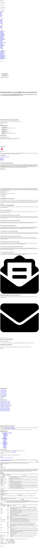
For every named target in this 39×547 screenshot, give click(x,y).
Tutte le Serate (2, 77)
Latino (1, 13)
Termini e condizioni (10, 457)
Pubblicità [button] (1, 503)
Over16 (1, 26)
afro (3, 341)
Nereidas (1, 54)
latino (1, 341)
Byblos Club (4, 441)
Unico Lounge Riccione (3, 42)
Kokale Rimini (2, 57)
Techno (1, 14)
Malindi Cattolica (2, 55)
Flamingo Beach (5, 434)
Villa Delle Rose (5, 439)
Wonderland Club (2, 45)
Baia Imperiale (2, 33)
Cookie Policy (6, 457)
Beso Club (1, 37)
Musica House (7, 156)
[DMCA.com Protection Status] (2, 459)
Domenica (1, 23)
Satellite (1, 41)
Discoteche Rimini (12, 428)
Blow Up (1, 43)
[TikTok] (10, 424)
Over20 (1, 27)
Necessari (2, 472)
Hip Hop (1, 12)
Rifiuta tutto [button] (37, 461)
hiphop (5, 341)
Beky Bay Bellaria (2, 53)
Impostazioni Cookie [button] (2, 463)
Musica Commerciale (2, 156)
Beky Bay (4, 436)
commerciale (6, 340)
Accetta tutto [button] (7, 463)
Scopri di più (1, 203)
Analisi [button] (1, 496)
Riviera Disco (12, 427)
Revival (1, 15)
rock (7, 341)
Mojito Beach (5, 433)
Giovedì (1, 21)
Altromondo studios (2, 31)
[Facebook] (2, 424)
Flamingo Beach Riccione (3, 58)
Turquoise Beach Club (3, 51)
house (1, 340)
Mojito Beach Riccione (3, 56)
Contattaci (1, 456)
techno (3, 340)
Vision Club (1, 46)
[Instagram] (6, 424)
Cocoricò (1, 30)
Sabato (1, 22)
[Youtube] (14, 424)
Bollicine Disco (5, 442)
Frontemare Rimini (2, 34)
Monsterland (1, 47)
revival (10, 340)
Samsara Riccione (2, 50)
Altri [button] (0, 537)
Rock (1, 16)
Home (1, 0)
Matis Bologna (2, 32)
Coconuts (1, 40)
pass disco (1, 158)
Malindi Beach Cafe (5, 435)
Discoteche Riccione (7, 428)
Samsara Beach (5, 437)
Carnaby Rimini (2, 44)
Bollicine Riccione (2, 38)
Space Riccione (2, 35)
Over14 (1, 25)
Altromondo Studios (5, 443)
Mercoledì (1, 20)
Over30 (1, 28)
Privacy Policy (2, 457)
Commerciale (2, 11)
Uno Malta (1, 48)
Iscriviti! (1, 348)
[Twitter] (18, 424)
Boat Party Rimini (2, 39)
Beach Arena (4, 444)
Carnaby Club (5, 445)
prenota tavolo (2, 159)
